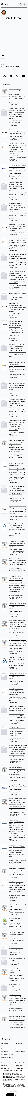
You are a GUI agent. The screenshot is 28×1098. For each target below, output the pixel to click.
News (16, 1046)
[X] (17, 76)
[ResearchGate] (11, 76)
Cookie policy (19, 1068)
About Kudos (18, 1043)
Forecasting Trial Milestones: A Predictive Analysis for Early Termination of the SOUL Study (17, 240)
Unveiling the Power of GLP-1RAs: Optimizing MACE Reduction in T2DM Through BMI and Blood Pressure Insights (17, 207)
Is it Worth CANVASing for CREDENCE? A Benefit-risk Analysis (16, 659)
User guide (4, 1065)
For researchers (5, 1043)
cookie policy (12, 1080)
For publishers (5, 1046)
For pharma (4, 1051)
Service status (5, 1063)
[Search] (21, 4)
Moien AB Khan (21, 1027)
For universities (5, 1048)
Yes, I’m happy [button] (10, 1094)
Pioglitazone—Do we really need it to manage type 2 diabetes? (16, 970)
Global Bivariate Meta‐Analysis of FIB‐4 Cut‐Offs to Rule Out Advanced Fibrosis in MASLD (17, 131)
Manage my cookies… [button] (14, 1091)
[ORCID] (4, 76)
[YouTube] (23, 76)
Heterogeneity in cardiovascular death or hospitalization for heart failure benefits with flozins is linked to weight (17, 307)
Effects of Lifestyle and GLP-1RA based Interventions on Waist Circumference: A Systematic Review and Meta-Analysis (17, 186)
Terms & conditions (20, 1063)
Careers (17, 1048)
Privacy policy (19, 1065)
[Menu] (25, 4)
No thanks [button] (19, 1094)
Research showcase (7, 1057)
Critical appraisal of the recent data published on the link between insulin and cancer (17, 1018)
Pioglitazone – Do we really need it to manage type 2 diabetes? (16, 934)
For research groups (7, 1054)
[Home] (5, 4)
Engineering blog (20, 1051)
